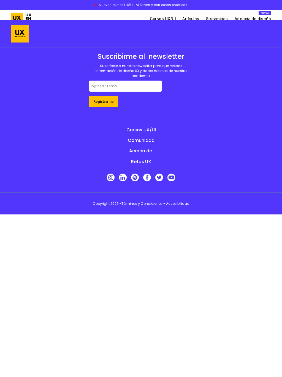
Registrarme (103, 101)
